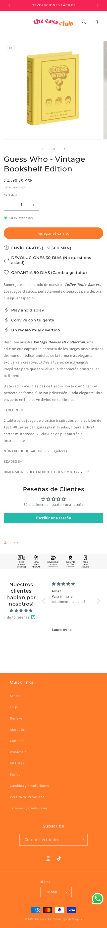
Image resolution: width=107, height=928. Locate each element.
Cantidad (10, 195)
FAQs (14, 707)
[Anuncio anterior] (9, 5)
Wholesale (18, 752)
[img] (21, 610)
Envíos (15, 774)
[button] (9, 21)
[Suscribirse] (81, 840)
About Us (17, 729)
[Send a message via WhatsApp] (98, 899)
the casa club (44, 919)
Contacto (17, 740)
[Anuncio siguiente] (97, 5)
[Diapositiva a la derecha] (64, 148)
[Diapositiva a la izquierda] (42, 148)
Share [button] (14, 542)
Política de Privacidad (27, 797)
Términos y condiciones (29, 808)
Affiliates (17, 763)
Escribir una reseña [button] (53, 517)
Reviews (16, 718)
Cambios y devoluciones (29, 785)
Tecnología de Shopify (67, 919)
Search (15, 695)
